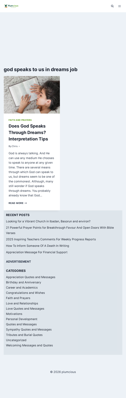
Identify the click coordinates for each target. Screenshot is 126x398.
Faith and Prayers (20, 120)
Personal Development (21, 319)
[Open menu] (119, 6)
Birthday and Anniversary (23, 282)
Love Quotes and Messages (25, 308)
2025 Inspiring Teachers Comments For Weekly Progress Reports (51, 239)
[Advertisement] (63, 35)
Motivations (14, 314)
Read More (18, 203)
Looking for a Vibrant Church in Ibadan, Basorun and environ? (48, 221)
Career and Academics (22, 287)
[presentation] (32, 95)
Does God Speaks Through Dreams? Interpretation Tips (28, 132)
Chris (15, 146)
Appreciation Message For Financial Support (36, 252)
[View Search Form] (112, 6)
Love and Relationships (22, 303)
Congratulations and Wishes (25, 293)
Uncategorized (16, 340)
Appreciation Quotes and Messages (30, 277)
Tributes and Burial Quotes (24, 335)
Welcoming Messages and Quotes (29, 345)
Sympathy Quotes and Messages (29, 329)
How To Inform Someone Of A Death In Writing (37, 246)
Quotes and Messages (21, 324)
